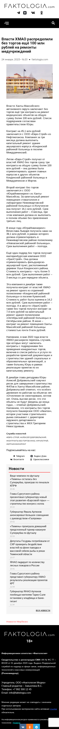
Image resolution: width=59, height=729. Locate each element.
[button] (6, 23)
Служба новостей (16, 433)
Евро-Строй (13, 437)
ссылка (53, 709)
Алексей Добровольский (33, 437)
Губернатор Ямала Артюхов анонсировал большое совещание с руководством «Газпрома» (29, 515)
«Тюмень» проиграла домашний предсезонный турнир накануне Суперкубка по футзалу (28, 529)
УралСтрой (42, 441)
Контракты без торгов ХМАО (21, 441)
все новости (43, 610)
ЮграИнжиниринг (17, 444)
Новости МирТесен (17, 621)
